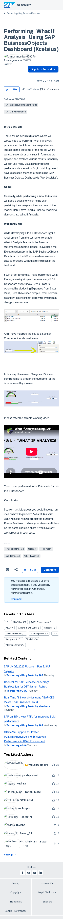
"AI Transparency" (38, 633)
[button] (6, 89)
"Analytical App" (13, 639)
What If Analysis (31, 556)
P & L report (46, 549)
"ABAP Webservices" (40, 622)
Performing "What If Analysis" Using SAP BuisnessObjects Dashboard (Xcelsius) (31, 40)
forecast (32, 549)
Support (47, 901)
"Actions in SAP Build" (27, 628)
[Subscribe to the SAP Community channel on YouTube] (34, 872)
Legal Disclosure (47, 892)
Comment (16, 599)
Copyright (15, 892)
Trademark (16, 901)
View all (8, 854)
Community (24, 5)
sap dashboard (13, 556)
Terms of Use (47, 883)
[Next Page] (34, 649)
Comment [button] (50, 569)
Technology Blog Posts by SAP (24, 675)
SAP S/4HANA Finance (16, 112)
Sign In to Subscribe (43, 69)
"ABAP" (8, 628)
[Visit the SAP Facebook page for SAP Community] (22, 872)
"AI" (54, 633)
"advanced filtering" (15, 633)
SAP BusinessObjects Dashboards (21, 105)
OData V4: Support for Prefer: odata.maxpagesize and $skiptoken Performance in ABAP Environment (25, 737)
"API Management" (14, 645)
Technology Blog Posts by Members (23, 13)
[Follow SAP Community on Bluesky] (28, 872)
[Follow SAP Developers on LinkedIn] (40, 872)
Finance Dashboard (15, 549)
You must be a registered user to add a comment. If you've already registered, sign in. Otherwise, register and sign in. (30, 586)
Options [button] (29, 75)
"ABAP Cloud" (19, 622)
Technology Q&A (16, 690)
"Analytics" (31, 639)
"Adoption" (48, 628)
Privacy (15, 883)
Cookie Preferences (16, 911)
